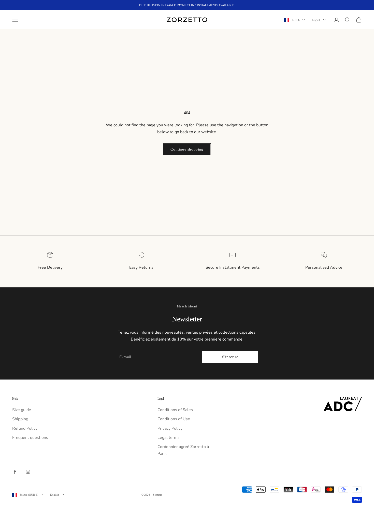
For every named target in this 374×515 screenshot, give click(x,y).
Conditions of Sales (175, 410)
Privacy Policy (169, 428)
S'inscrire (230, 357)
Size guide (21, 410)
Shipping (20, 419)
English (316, 19)
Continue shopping (186, 149)
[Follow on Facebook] (14, 471)
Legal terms (168, 437)
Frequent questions (30, 437)
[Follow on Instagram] (28, 471)
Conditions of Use (173, 419)
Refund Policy (24, 428)
